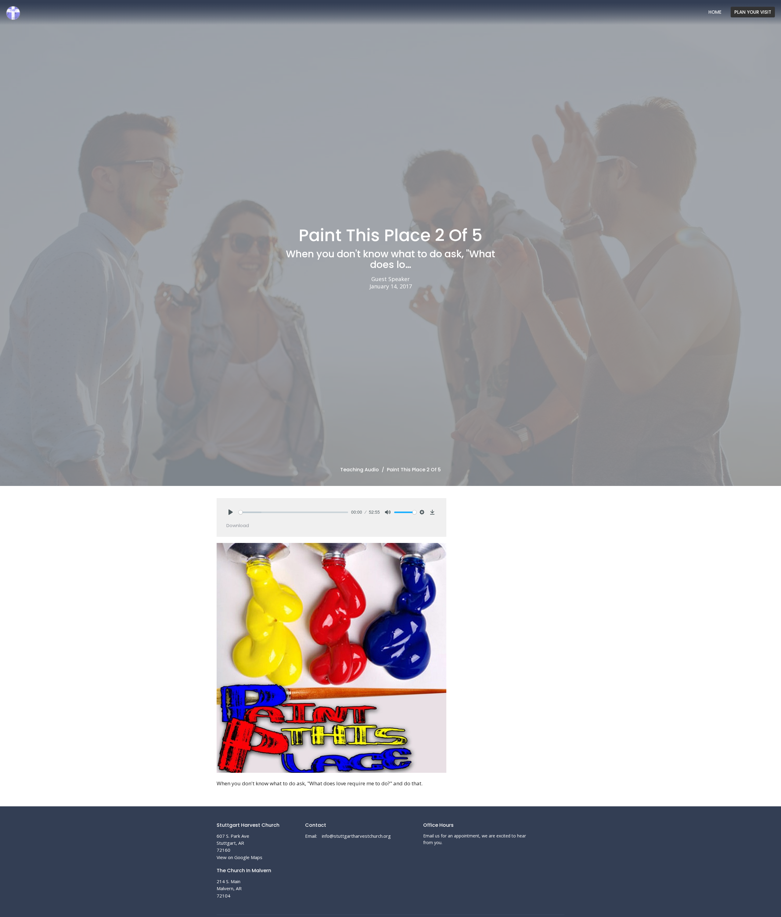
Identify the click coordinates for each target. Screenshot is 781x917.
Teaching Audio (359, 469)
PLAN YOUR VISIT (752, 12)
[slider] (293, 512)
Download (237, 525)
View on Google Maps (239, 857)
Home (715, 12)
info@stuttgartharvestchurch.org (356, 836)
